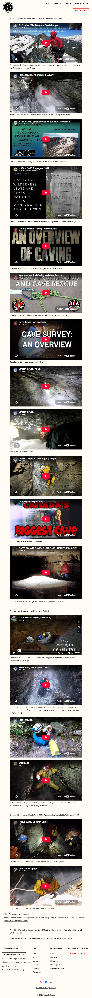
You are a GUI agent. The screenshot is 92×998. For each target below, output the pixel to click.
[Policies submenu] (57, 953)
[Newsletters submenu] (60, 961)
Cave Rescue (81, 10)
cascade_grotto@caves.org (46, 988)
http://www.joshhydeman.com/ (16, 920)
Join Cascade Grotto (14, 954)
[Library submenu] (56, 957)
